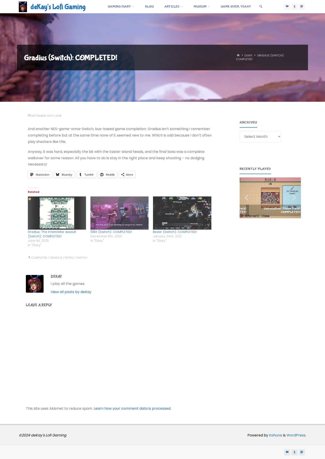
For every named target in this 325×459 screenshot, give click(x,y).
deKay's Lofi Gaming (58, 7)
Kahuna (275, 435)
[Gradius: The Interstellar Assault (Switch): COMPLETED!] (57, 213)
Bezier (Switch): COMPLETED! (175, 232)
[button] (270, 197)
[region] (270, 197)
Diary (248, 56)
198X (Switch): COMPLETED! (111, 232)
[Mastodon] (302, 7)
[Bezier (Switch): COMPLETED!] (182, 213)
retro (69, 257)
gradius (56, 257)
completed (39, 257)
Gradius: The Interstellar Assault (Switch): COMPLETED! (52, 234)
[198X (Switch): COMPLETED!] (119, 213)
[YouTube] (287, 7)
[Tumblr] (294, 7)
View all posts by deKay (71, 291)
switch (81, 257)
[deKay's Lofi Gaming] (23, 6)
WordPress (296, 435)
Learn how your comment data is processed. (132, 408)
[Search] (260, 6)
